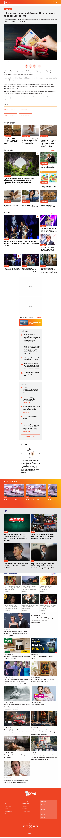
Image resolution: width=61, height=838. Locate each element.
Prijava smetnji (25, 806)
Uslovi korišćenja (25, 803)
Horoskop (24, 444)
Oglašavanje (7, 813)
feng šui (6, 109)
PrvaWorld (43, 809)
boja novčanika (23, 109)
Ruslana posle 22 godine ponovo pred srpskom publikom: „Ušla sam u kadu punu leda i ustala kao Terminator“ (21, 243)
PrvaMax (43, 807)
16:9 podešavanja (8, 811)
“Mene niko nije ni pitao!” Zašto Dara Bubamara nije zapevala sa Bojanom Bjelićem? (12, 270)
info (33, 561)
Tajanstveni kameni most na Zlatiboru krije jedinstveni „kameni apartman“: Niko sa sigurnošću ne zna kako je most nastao (19, 181)
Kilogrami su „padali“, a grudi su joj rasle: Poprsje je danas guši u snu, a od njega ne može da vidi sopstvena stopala (30, 141)
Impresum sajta (25, 801)
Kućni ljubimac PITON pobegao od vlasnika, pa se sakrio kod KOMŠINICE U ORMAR (11, 141)
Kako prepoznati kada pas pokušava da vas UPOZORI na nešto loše (11, 205)
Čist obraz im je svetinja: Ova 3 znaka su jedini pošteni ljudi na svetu (31, 374)
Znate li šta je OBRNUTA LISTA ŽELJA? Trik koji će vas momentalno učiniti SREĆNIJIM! (30, 205)
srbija (5, 531)
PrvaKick (43, 812)
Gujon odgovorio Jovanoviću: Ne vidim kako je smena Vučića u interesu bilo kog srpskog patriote (43, 566)
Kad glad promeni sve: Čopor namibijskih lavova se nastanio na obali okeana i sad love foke (48, 205)
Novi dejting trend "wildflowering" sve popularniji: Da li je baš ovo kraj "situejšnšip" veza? (31, 390)
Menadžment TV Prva (9, 806)
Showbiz (6, 238)
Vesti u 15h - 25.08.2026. (11, 500)
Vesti (5, 497)
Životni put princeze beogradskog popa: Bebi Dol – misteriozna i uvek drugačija (29, 270)
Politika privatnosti (26, 811)
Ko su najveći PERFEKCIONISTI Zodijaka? (30, 417)
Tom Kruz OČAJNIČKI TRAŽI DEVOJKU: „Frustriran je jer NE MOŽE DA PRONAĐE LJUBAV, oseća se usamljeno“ (47, 250)
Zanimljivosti (8, 9)
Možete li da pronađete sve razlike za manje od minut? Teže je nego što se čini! (48, 186)
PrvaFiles (43, 817)
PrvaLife (43, 814)
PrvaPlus (43, 804)
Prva (6, 803)
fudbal (6, 561)
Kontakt (6, 801)
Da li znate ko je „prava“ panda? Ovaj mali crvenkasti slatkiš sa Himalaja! (48, 167)
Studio (6, 808)
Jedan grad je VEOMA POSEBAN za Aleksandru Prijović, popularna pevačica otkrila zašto (48, 230)
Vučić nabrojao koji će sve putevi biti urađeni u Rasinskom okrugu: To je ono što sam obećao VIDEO (44, 536)
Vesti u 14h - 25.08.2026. (33, 500)
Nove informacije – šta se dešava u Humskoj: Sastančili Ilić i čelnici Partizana (16, 566)
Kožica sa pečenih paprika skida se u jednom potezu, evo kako (31, 358)
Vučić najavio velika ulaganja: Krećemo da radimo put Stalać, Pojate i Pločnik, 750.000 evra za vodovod (15, 537)
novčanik (13, 109)
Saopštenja (24, 808)
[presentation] (21, 454)
